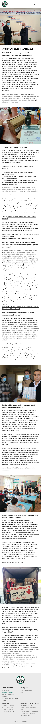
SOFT (22, 692)
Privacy (4, 700)
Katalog (4, 696)
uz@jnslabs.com (25, 715)
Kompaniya (5, 690)
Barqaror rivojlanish (8, 692)
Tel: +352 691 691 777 (8, 711)
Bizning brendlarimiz (8, 694)
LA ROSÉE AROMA (26, 690)
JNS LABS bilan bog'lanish (10, 698)
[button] (34, 4)
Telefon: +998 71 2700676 (27, 713)
